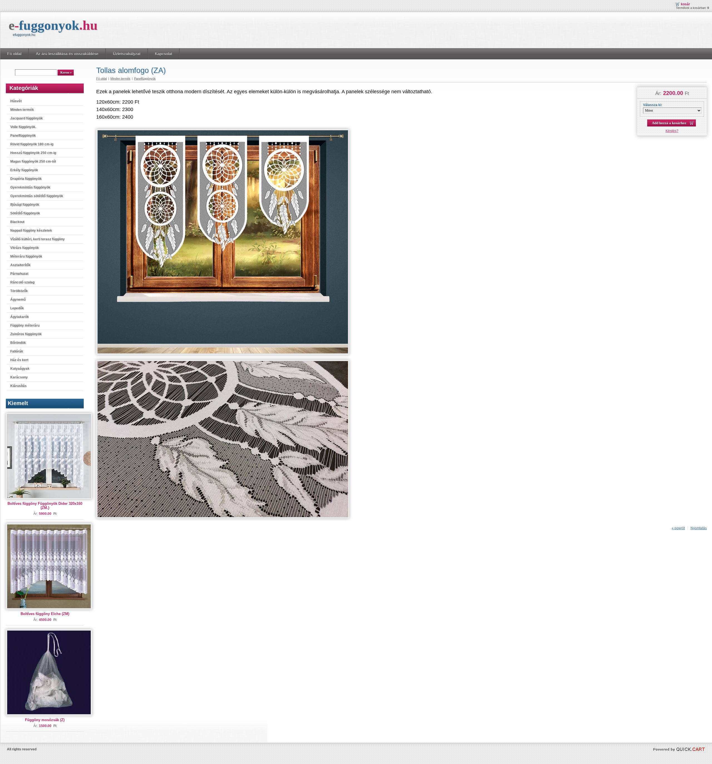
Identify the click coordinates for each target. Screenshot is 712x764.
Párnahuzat (19, 274)
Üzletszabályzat (126, 54)
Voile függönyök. (23, 127)
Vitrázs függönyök (24, 248)
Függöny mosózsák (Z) (45, 720)
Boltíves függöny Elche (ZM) (45, 614)
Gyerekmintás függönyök (30, 187)
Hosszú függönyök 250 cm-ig (33, 153)
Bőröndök (18, 343)
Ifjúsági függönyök (24, 205)
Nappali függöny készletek (31, 230)
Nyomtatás (699, 528)
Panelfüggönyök (23, 136)
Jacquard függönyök (26, 118)
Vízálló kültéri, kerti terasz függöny (37, 239)
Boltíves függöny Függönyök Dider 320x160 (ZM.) (45, 505)
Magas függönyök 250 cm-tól (33, 161)
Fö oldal (14, 54)
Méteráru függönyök (26, 256)
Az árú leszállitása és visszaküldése (67, 54)
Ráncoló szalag (22, 282)
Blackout (17, 222)
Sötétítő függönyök (25, 213)
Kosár (685, 4)
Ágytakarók (19, 317)
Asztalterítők (20, 265)
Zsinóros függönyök (26, 334)
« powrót (678, 528)
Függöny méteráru (24, 325)
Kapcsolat (163, 54)
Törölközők (19, 291)
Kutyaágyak (19, 369)
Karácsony (19, 377)
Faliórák (16, 351)
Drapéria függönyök (26, 179)
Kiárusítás (18, 386)
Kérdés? (672, 131)
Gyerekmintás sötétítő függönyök (36, 196)
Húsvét (16, 101)
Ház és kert (19, 360)
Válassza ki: (652, 105)
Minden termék (22, 110)
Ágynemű (18, 300)
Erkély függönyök (24, 170)
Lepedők (17, 308)
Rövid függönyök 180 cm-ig (31, 144)
